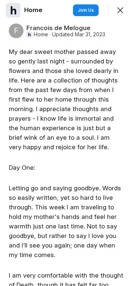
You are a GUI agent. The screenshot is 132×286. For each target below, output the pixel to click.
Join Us (86, 10)
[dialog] (66, 143)
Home (41, 34)
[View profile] (13, 10)
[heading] (34, 10)
